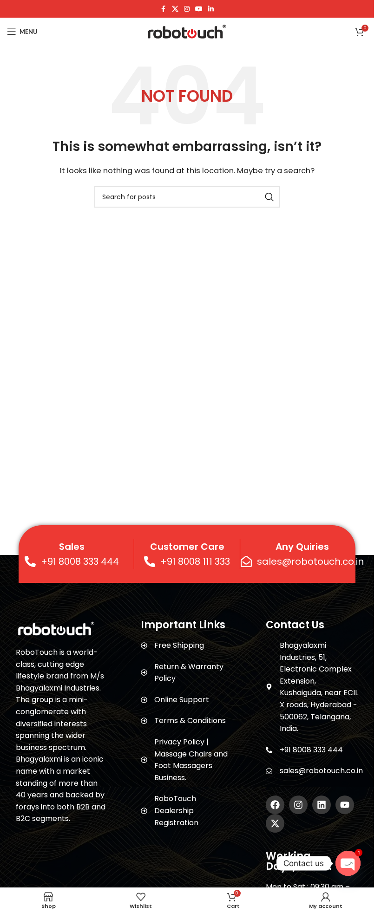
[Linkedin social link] (211, 9)
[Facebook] (275, 805)
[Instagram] (298, 805)
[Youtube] (344, 805)
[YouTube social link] (198, 9)
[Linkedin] (321, 805)
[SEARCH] (269, 197)
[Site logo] (187, 31)
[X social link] (175, 9)
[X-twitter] (275, 823)
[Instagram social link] (186, 9)
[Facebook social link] (163, 9)
